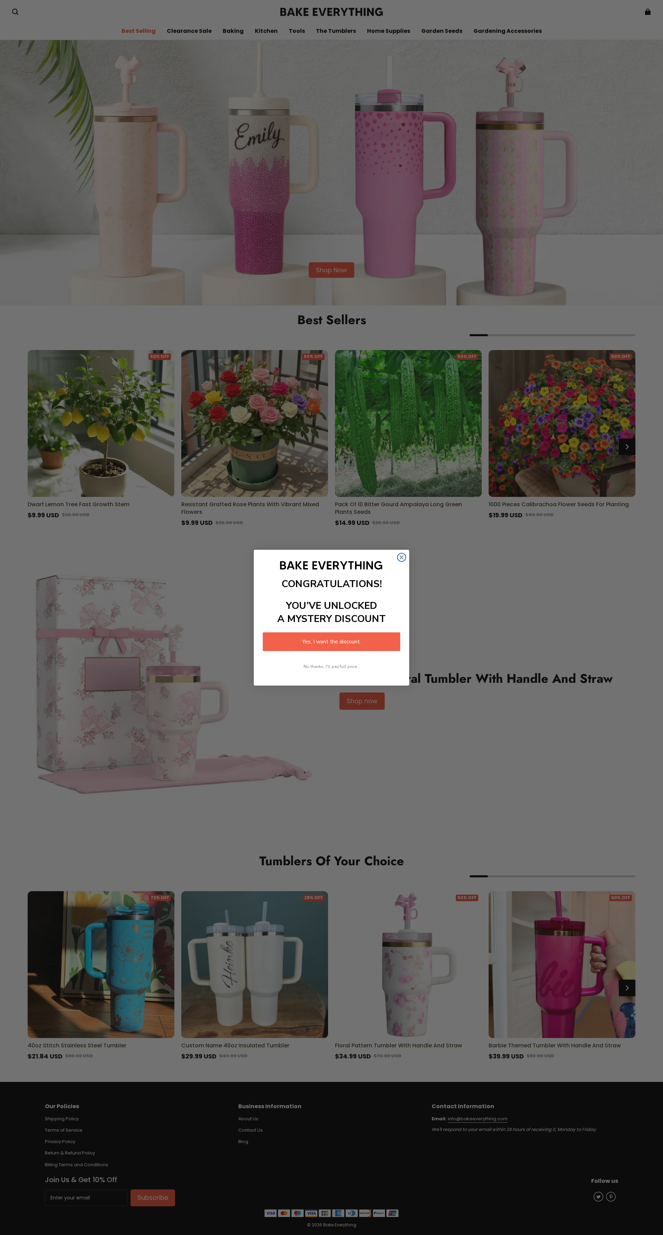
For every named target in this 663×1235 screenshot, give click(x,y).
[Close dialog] (401, 557)
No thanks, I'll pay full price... (332, 666)
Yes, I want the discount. (331, 641)
